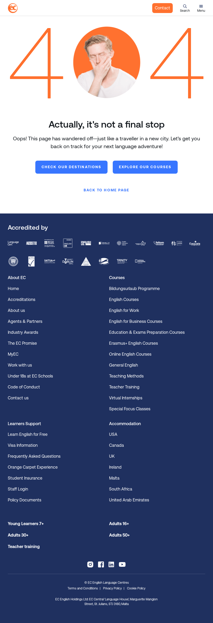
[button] (184, 8)
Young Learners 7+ (26, 523)
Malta (114, 478)
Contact (162, 7)
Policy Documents (24, 500)
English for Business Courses (135, 321)
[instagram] (90, 564)
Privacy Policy (112, 588)
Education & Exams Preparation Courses (147, 332)
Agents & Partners (25, 321)
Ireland (115, 467)
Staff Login (18, 489)
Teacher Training (124, 387)
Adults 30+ (18, 535)
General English (123, 365)
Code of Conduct (24, 387)
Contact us (18, 397)
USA (113, 434)
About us (16, 310)
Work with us (20, 365)
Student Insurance (25, 478)
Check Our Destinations (71, 167)
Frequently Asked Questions (34, 456)
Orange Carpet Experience (33, 467)
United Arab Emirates (129, 500)
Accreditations (21, 299)
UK (112, 456)
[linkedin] (111, 564)
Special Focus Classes (129, 408)
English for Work (124, 310)
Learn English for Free (28, 434)
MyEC (13, 354)
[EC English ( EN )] (13, 8)
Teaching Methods (126, 376)
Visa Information (23, 445)
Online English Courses (130, 354)
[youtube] (122, 564)
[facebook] (101, 564)
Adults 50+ (119, 535)
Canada (116, 445)
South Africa (120, 489)
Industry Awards (23, 332)
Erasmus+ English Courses (133, 343)
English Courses (124, 299)
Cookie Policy (136, 588)
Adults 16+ (119, 523)
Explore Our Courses (145, 167)
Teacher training (24, 546)
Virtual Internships (125, 397)
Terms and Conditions (83, 588)
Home (13, 288)
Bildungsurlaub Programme (134, 288)
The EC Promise (22, 343)
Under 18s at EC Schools (30, 376)
